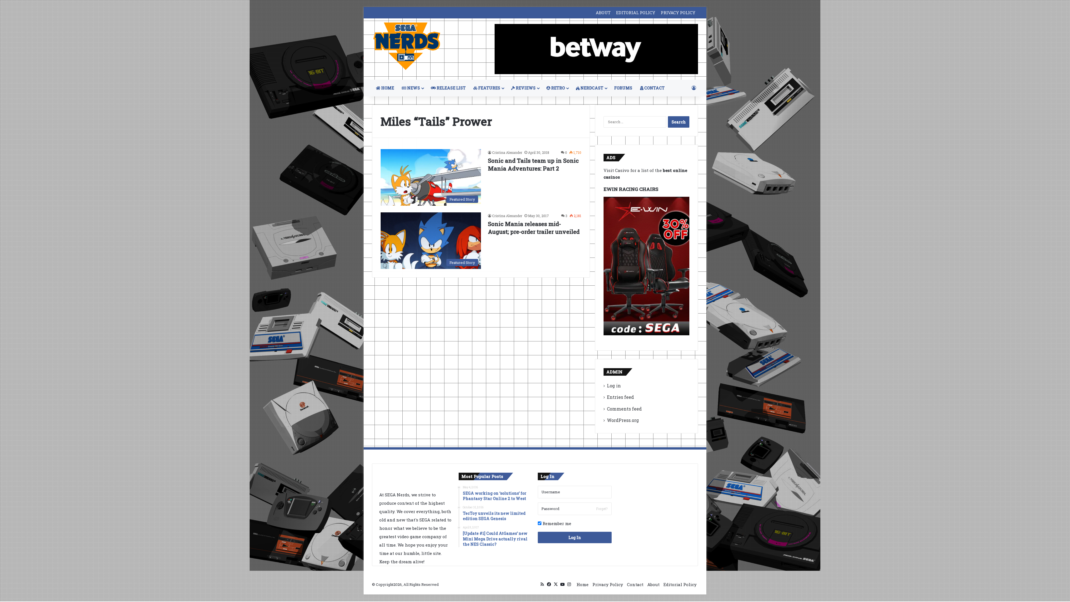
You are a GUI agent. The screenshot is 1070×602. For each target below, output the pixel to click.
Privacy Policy (607, 584)
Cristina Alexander (507, 152)
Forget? (601, 508)
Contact (635, 584)
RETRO (557, 88)
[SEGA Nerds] (407, 46)
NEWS (413, 88)
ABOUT (603, 12)
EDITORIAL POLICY (635, 12)
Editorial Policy (680, 584)
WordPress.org (623, 420)
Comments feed (624, 409)
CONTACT (654, 88)
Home (582, 584)
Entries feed (620, 397)
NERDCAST (591, 88)
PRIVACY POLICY (678, 12)
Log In (574, 537)
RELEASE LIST (451, 88)
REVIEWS (525, 88)
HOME (387, 88)
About (653, 584)
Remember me (556, 523)
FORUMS (623, 88)
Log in (614, 386)
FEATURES (488, 88)
